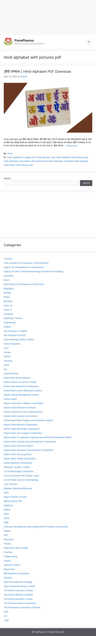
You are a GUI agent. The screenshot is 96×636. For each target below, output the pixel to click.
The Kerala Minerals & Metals (18, 594)
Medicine (8, 505)
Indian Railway (11, 373)
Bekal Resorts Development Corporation (24, 284)
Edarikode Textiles (13, 318)
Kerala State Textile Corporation (20, 458)
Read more (71, 145)
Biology (7, 292)
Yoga (6, 620)
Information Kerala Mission (17, 378)
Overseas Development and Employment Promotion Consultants (36, 526)
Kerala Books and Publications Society (23, 390)
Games (7, 352)
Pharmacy (9, 539)
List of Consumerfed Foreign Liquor (21, 475)
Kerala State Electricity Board (18, 446)
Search (7, 178)
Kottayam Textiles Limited (17, 467)
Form (6, 348)
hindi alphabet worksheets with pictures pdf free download (33, 161)
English (7, 327)
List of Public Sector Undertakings (21, 480)
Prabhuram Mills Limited (16, 548)
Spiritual (8, 577)
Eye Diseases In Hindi (14, 335)
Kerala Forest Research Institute (20, 407)
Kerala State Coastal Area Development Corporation (30, 441)
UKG (6, 611)
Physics (7, 543)
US (5, 616)
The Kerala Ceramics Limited (18, 590)
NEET (6, 514)
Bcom (6, 280)
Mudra (7, 509)
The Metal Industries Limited (18, 599)
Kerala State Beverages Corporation (22, 429)
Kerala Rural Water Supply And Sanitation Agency (28, 420)
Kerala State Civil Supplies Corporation (23, 433)
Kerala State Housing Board (18, 454)
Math (6, 492)
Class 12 (8, 309)
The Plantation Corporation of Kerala (22, 607)
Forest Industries (12, 344)
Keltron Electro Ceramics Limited (20, 382)
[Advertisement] (48, 17)
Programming (10, 556)
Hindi (9, 153)
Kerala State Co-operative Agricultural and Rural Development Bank (38, 437)
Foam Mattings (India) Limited (19, 339)
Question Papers (12, 565)
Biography (9, 288)
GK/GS (7, 356)
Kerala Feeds (10, 399)
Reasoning (9, 569)
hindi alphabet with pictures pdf (72, 157)
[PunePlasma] (8, 41)
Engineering (10, 322)
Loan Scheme (11, 484)
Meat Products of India (15, 497)
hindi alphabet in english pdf (21, 157)
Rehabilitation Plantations (16, 573)
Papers (7, 531)
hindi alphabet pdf (46, 157)
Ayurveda (8, 275)
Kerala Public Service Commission (21, 416)
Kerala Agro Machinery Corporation (21, 386)
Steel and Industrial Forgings (18, 582)
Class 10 (8, 305)
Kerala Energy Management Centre (21, 395)
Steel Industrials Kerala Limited (19, 586)
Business (8, 301)
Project (7, 560)
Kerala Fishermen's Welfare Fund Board (23, 403)
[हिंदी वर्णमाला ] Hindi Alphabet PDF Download (37, 71)
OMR (6, 522)
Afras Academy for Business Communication (26, 263)
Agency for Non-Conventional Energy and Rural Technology (33, 271)
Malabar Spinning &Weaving (18, 488)
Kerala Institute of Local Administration (23, 412)
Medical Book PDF (13, 501)
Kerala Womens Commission (18, 463)
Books (7, 297)
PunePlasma (24, 40)
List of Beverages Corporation (19, 471)
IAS (5, 369)
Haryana (8, 361)
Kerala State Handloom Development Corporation (28, 450)
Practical (8, 552)
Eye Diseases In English (15, 331)
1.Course (8, 258)
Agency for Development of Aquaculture (24, 267)
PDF (6, 535)
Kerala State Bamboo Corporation (20, 424)
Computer (9, 314)
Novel (7, 518)
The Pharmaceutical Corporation (20, 603)
